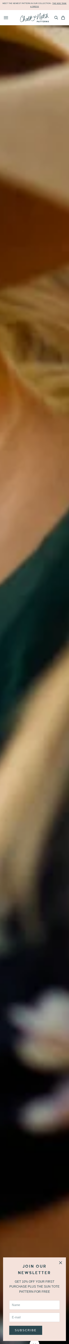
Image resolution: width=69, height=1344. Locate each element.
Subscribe (26, 1330)
